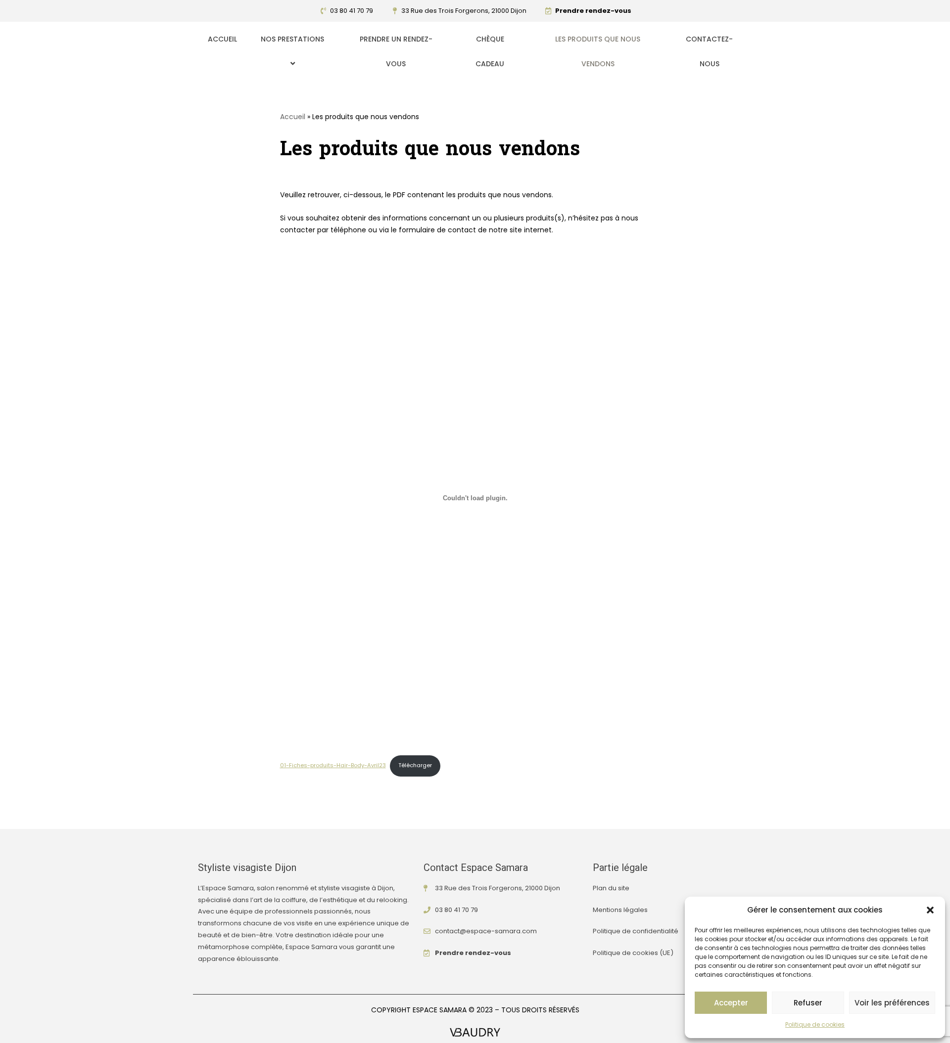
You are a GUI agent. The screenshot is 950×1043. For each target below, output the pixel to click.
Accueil (222, 39)
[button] (930, 910)
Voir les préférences (892, 1003)
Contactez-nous (709, 51)
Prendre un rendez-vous (396, 51)
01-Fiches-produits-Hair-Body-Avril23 (333, 765)
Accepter (731, 1003)
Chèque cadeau (489, 51)
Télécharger (415, 765)
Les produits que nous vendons (597, 51)
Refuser (808, 1003)
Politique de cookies (815, 1024)
